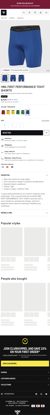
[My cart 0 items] (40, 12)
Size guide (45, 120)
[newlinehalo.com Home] (4, 12)
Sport (12, 18)
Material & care (6, 213)
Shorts (20, 18)
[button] (29, 12)
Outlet (4, 18)
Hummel (4, 372)
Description (5, 175)
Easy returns (10, 151)
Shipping (8, 145)
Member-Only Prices (13, 158)
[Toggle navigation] (24, 12)
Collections (6, 385)
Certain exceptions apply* (10, 355)
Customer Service (8, 379)
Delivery (8, 138)
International (9, 394)
